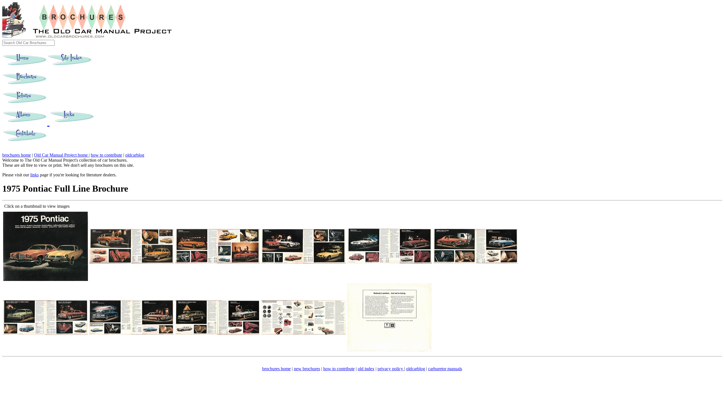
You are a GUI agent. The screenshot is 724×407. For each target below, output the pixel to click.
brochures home (16, 155)
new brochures (307, 368)
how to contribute (106, 155)
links (34, 174)
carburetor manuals (445, 368)
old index (366, 368)
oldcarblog (134, 155)
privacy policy (391, 368)
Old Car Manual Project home (61, 155)
